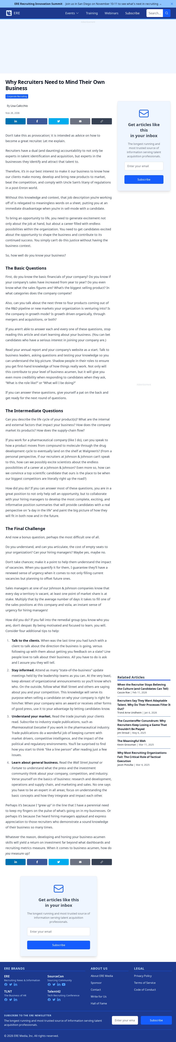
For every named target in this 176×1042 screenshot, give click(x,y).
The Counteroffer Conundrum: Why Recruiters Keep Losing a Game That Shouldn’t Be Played (142, 725)
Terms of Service (145, 983)
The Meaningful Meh (131, 741)
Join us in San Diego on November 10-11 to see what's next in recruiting (88, 4)
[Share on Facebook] (37, 121)
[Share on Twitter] (59, 121)
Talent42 (53, 991)
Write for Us (99, 996)
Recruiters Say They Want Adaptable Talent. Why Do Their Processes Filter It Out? (143, 705)
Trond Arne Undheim (129, 712)
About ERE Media (102, 976)
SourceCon (55, 976)
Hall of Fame (99, 1003)
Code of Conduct (145, 990)
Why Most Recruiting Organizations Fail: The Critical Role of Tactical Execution (142, 757)
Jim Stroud (123, 732)
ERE (7, 976)
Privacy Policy (143, 976)
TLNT (8, 991)
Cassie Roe (123, 692)
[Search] (166, 13)
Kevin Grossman (126, 744)
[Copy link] (102, 121)
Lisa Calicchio (19, 106)
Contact (96, 990)
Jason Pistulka (125, 764)
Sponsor (96, 983)
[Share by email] (80, 121)
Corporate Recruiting (17, 96)
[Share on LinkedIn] (16, 121)
